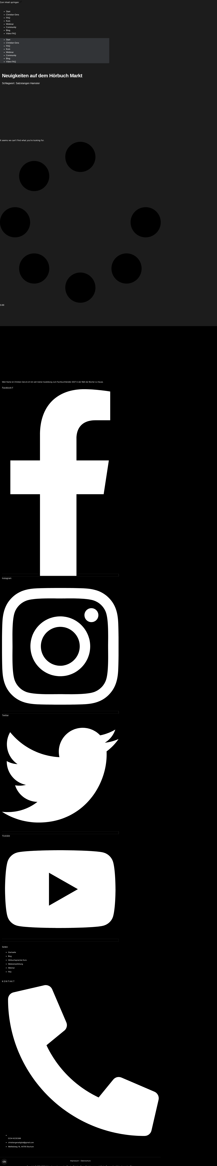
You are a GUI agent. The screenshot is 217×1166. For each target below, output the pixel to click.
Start (8, 40)
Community (11, 27)
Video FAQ (11, 33)
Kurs (8, 49)
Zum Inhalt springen (9, 2)
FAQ (8, 46)
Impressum (74, 1161)
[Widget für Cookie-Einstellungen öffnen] (4, 1162)
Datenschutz (86, 1161)
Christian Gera (12, 15)
